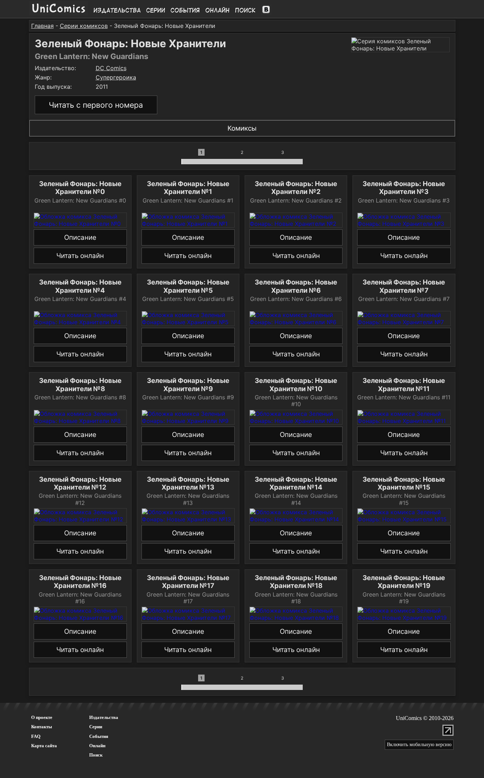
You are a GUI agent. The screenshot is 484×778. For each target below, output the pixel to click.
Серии (155, 10)
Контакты (41, 726)
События (185, 10)
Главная (42, 25)
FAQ (35, 736)
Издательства (117, 10)
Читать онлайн (80, 256)
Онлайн (217, 10)
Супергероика (116, 77)
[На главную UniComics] (58, 13)
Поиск (245, 10)
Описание (80, 237)
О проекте (41, 717)
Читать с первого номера (96, 105)
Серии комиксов (84, 25)
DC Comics (111, 68)
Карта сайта (44, 745)
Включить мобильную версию (419, 744)
